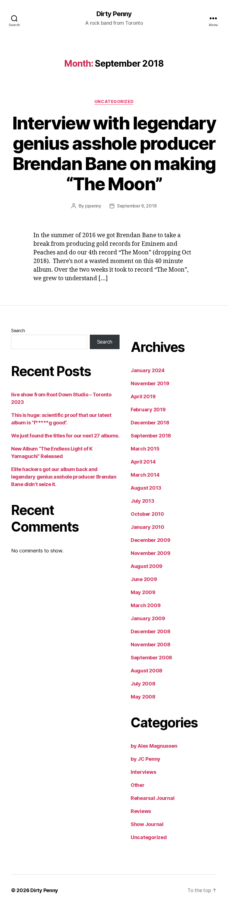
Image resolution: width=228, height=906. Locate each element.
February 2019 (148, 409)
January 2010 (147, 527)
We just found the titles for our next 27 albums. (65, 436)
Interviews (143, 772)
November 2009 (150, 553)
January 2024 (148, 370)
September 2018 (151, 436)
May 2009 (143, 592)
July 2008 (143, 684)
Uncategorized (114, 101)
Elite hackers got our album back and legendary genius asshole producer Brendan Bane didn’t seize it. (64, 476)
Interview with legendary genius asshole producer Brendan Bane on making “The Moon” (114, 153)
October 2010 (147, 514)
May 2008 (143, 697)
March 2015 (145, 449)
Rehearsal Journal (152, 798)
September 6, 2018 (137, 206)
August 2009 (146, 566)
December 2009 (150, 540)
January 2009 (148, 618)
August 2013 (146, 488)
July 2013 (142, 501)
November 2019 (150, 383)
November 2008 (150, 644)
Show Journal (147, 824)
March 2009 (145, 605)
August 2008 (146, 671)
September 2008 (151, 657)
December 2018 (150, 423)
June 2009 (144, 579)
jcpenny (93, 206)
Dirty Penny (114, 14)
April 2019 (143, 396)
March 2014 (145, 475)
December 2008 (150, 631)
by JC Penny (145, 759)
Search (18, 330)
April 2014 (143, 462)
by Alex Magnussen (154, 746)
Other (138, 785)
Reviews (141, 811)
